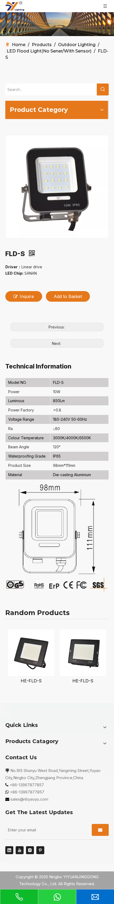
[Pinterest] (40, 850)
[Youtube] (20, 850)
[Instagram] (30, 850)
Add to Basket (68, 296)
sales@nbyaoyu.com (29, 799)
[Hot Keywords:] (103, 89)
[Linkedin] (9, 850)
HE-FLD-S (31, 680)
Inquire (27, 296)
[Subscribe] (100, 830)
